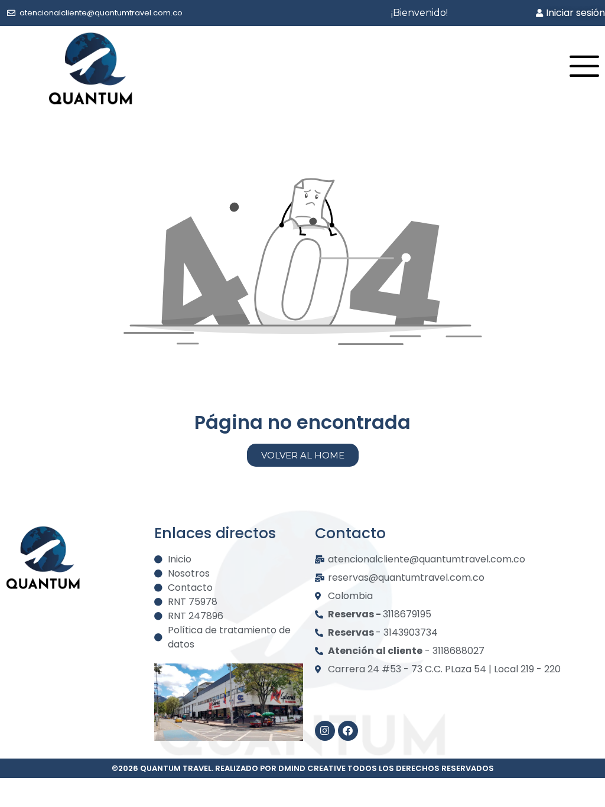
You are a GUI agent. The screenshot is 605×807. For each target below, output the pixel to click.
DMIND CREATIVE (312, 768)
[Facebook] (348, 731)
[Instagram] (325, 731)
